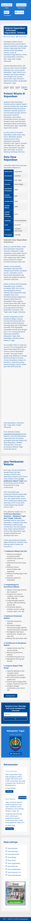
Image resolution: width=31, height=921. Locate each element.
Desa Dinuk (12, 860)
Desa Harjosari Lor (14, 872)
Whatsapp (10, 828)
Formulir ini (8, 546)
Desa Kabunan (13, 866)
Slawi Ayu (9, 791)
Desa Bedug (12, 857)
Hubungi (20, 12)
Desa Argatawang (14, 863)
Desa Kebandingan (14, 875)
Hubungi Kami (10, 696)
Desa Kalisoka (12, 848)
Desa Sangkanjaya (14, 869)
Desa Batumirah (13, 854)
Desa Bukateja (13, 851)
